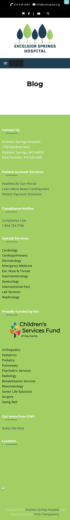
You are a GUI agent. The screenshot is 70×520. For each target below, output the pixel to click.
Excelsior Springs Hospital (42, 509)
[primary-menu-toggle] (5, 63)
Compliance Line (14, 220)
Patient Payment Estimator (22, 194)
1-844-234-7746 (13, 225)
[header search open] (48, 13)
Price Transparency (46, 514)
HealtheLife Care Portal (19, 184)
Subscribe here (13, 428)
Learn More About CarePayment (25, 189)
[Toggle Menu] (15, 63)
